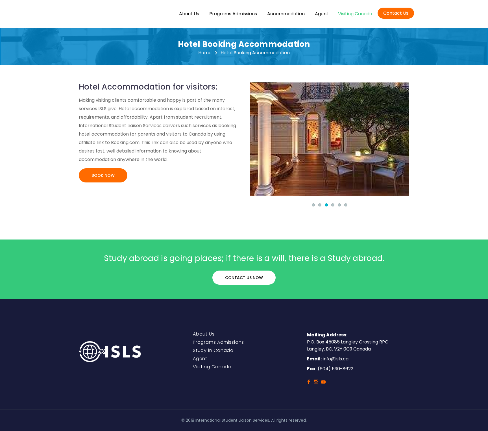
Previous (255, 139)
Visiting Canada (355, 13)
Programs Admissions (233, 13)
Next (403, 139)
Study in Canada (213, 350)
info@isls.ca (335, 359)
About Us (189, 13)
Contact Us (395, 13)
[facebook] (308, 382)
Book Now (103, 175)
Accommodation (286, 13)
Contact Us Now (244, 277)
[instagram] (316, 382)
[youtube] (323, 382)
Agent (321, 13)
